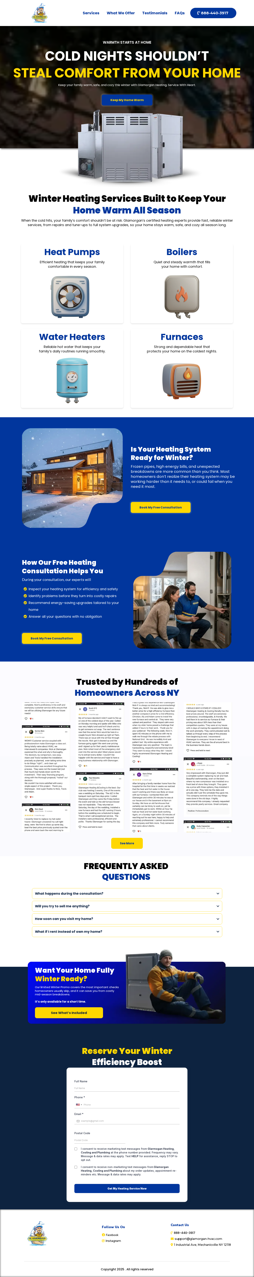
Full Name (80, 1081)
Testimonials (154, 13)
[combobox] (79, 1104)
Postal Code (82, 1133)
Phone (79, 1097)
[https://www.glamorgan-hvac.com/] (40, 13)
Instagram (113, 1241)
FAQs (180, 13)
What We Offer (121, 13)
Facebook (112, 1235)
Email (78, 1114)
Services (91, 13)
